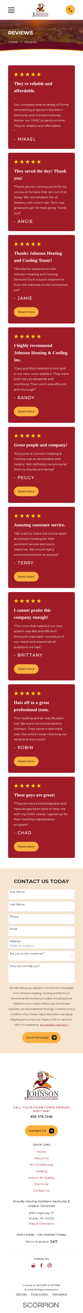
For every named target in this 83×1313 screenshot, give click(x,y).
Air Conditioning (41, 1164)
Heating (41, 1171)
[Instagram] (49, 1265)
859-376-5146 (41, 1116)
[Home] (40, 10)
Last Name (17, 904)
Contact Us (37, 1130)
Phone (14, 916)
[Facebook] (41, 1265)
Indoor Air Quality (41, 1177)
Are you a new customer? (27, 953)
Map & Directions (41, 1223)
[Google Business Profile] (33, 1265)
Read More (26, 312)
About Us (41, 1158)
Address (15, 941)
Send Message (37, 1037)
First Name (17, 892)
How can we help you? (25, 966)
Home (41, 1152)
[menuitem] (21, 1294)
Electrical (41, 1184)
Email (13, 929)
